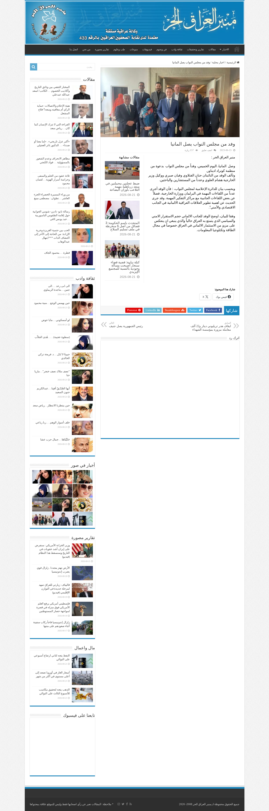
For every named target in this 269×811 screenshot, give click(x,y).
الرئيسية (236, 49)
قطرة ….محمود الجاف (57, 252)
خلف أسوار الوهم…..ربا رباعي (53, 422)
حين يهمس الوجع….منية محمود (52, 303)
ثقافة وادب (176, 49)
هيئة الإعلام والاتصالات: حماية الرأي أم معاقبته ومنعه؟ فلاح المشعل (53, 109)
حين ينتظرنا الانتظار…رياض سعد (51, 405)
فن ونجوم (162, 49)
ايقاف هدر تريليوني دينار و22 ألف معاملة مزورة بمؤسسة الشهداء (211, 326)
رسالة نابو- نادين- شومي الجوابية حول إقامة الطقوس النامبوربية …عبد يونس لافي (51, 215)
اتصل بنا (74, 49)
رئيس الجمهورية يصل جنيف (126, 325)
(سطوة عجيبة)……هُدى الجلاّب (52, 337)
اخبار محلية (218, 62)
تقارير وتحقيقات (195, 49)
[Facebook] (127, 804)
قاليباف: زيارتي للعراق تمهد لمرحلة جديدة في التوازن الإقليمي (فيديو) (54, 588)
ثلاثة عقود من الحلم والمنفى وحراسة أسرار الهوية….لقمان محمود (53, 179)
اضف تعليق (207, 150)
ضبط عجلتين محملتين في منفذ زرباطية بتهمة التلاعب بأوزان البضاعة (122, 186)
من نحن (86, 49)
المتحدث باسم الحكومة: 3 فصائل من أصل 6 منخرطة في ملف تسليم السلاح (122, 226)
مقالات (212, 49)
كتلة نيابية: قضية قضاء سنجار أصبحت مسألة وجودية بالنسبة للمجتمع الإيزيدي (124, 266)
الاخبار (225, 49)
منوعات (134, 49)
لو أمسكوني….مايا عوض (55, 320)
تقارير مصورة (102, 49)
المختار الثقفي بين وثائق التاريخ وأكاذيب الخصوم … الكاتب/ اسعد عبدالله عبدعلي (51, 90)
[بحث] (33, 66)
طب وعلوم (119, 49)
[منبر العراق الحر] (134, 23)
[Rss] (130, 804)
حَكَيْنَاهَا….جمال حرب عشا (55, 439)
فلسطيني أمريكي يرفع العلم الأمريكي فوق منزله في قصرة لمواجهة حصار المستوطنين (53, 607)
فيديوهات (147, 49)
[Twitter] (123, 804)
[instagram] (118, 804)
